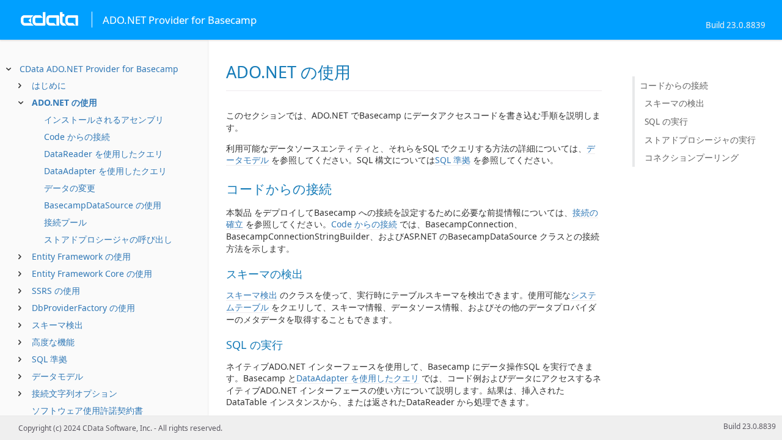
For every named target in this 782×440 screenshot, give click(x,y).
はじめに (49, 85)
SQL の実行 (666, 121)
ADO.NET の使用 (64, 102)
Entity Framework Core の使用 (92, 273)
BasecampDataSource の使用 (102, 205)
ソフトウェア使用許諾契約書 (87, 410)
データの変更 (69, 188)
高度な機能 (53, 342)
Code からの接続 (77, 136)
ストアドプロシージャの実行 (700, 139)
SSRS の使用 (56, 290)
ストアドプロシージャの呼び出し (108, 239)
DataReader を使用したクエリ (103, 154)
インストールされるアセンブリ (104, 119)
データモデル (57, 376)
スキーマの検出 (674, 103)
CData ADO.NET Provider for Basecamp (99, 69)
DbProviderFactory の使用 (83, 308)
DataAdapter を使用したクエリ (105, 171)
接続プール (65, 222)
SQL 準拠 (49, 359)
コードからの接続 (674, 85)
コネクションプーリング (692, 157)
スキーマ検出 (57, 325)
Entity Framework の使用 (81, 256)
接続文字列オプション (74, 393)
